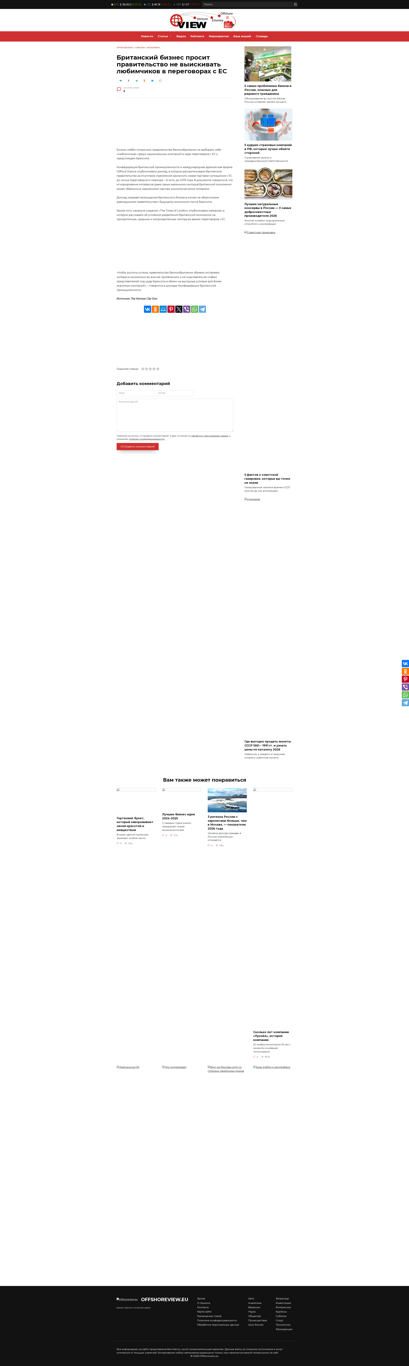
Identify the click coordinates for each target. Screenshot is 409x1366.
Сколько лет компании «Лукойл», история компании (271, 1036)
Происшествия (257, 1320)
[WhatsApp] (194, 309)
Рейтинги (197, 36)
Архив (201, 1298)
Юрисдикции (284, 1329)
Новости (147, 36)
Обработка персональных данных (218, 1324)
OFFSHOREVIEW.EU (164, 1299)
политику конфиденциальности (146, 439)
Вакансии (254, 1307)
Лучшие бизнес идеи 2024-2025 (178, 816)
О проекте (203, 1303)
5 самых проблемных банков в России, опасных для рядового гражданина (267, 89)
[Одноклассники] (155, 309)
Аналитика (254, 1303)
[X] (178, 309)
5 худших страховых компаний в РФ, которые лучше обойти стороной (268, 148)
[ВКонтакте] (147, 309)
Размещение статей (209, 1316)
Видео (181, 36)
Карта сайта (204, 1311)
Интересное (283, 1307)
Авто (251, 1298)
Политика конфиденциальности (217, 1320)
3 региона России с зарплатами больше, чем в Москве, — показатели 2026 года (227, 822)
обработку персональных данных (209, 436)
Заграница (282, 1298)
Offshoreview (125, 47)
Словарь (262, 36)
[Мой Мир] (163, 309)
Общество (254, 1316)
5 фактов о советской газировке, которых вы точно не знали (267, 478)
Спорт (279, 1320)
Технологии (283, 1324)
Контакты (203, 1307)
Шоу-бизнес (256, 1324)
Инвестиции (283, 1303)
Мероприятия (219, 36)
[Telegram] (202, 309)
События (140, 47)
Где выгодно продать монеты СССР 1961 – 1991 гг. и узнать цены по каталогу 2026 (267, 745)
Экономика (153, 47)
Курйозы (281, 1311)
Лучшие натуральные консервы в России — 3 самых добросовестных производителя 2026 (267, 209)
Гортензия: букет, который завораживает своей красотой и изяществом (135, 823)
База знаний (242, 36)
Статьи (163, 36)
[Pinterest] (171, 309)
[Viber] (186, 309)
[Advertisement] (175, 125)
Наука (251, 1311)
